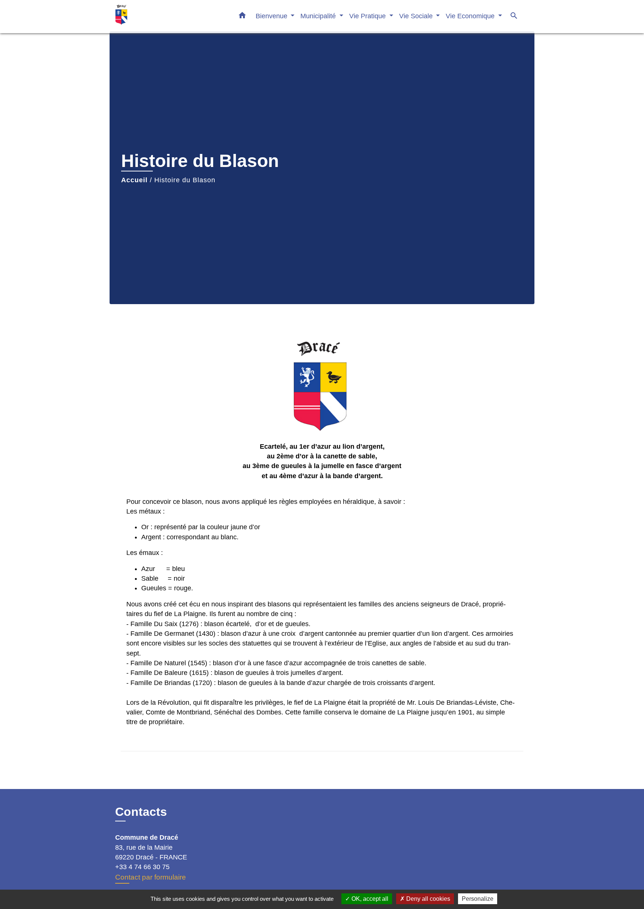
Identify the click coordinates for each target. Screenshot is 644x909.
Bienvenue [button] (272, 16)
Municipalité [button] (319, 16)
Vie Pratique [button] (368, 16)
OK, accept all (369, 899)
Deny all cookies (427, 899)
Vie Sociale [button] (417, 16)
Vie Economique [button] (471, 16)
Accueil (134, 180)
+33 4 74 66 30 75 (142, 867)
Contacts (141, 811)
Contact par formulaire (150, 877)
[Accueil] (161, 17)
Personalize (477, 899)
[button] (242, 17)
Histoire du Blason (184, 180)
